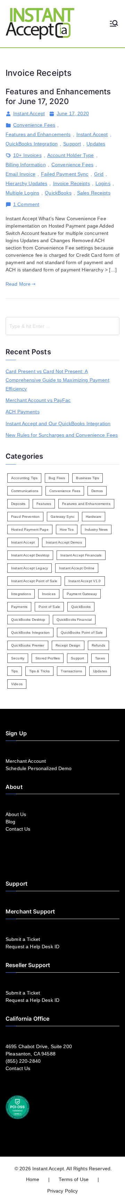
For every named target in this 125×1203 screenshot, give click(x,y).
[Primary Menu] (113, 23)
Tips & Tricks (39, 671)
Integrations (21, 594)
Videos (17, 684)
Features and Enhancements (38, 134)
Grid (99, 174)
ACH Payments (23, 411)
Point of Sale (49, 607)
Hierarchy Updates (26, 183)
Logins (102, 183)
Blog (11, 821)
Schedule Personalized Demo (39, 768)
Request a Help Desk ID (32, 946)
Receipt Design (68, 645)
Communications (24, 491)
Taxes (100, 658)
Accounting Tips (24, 478)
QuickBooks (58, 193)
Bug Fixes (57, 478)
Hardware (93, 517)
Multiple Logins (22, 193)
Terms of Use (74, 1179)
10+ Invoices (27, 155)
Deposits (18, 504)
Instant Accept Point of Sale (34, 581)
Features (43, 504)
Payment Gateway (82, 594)
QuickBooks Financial (74, 620)
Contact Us (18, 829)
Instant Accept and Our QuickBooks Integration (58, 423)
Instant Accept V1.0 (84, 581)
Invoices (49, 594)
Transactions (71, 671)
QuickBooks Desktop (28, 620)
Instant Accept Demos (64, 542)
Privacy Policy (62, 1191)
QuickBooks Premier (27, 645)
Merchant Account (26, 761)
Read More (18, 284)
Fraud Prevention (25, 517)
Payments (19, 607)
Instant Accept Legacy (29, 568)
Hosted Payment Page (30, 529)
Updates (95, 144)
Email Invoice (20, 174)
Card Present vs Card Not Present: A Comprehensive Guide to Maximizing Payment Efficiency (57, 380)
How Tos (67, 529)
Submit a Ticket (23, 939)
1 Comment (26, 204)
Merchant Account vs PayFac (38, 400)
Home (33, 1179)
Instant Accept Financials (81, 555)
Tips (14, 671)
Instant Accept (29, 113)
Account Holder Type (70, 155)
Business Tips (87, 478)
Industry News (96, 529)
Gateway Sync (63, 517)
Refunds (99, 645)
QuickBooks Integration (32, 144)
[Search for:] (62, 326)
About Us (16, 814)
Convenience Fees (34, 125)
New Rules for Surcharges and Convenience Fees (62, 435)
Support (72, 144)
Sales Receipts (93, 193)
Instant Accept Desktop (30, 555)
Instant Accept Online (76, 568)
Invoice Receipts (71, 183)
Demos (97, 491)
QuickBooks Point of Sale (82, 632)
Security (17, 658)
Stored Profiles (47, 658)
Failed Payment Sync (65, 174)
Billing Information (26, 164)
